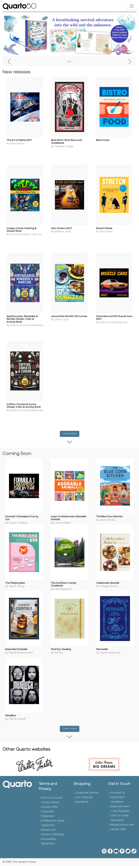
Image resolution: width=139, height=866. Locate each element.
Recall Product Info (122, 825)
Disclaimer (82, 802)
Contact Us (118, 793)
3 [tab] (72, 62)
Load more (71, 433)
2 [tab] (69, 62)
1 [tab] (67, 62)
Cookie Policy (49, 807)
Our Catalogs (84, 797)
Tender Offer (118, 829)
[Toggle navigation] (131, 6)
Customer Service (87, 793)
